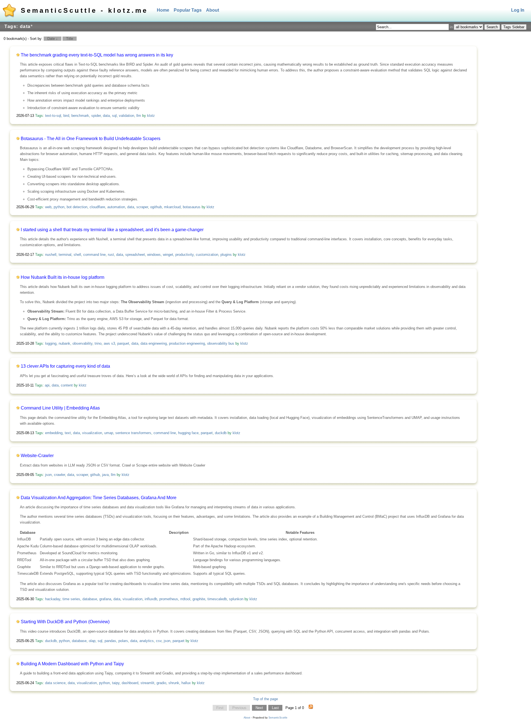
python (59, 207)
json (48, 475)
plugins (226, 254)
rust (111, 254)
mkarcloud (172, 207)
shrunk (173, 683)
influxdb (151, 599)
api (47, 385)
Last (275, 708)
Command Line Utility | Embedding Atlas (60, 408)
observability (82, 343)
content (67, 385)
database (89, 599)
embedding (54, 433)
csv (159, 641)
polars (123, 641)
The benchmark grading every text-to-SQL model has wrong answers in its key (97, 55)
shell (77, 254)
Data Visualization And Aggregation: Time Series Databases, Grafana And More (98, 497)
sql (114, 116)
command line (94, 254)
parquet (123, 343)
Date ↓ (52, 39)
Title (69, 39)
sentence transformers (133, 433)
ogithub (156, 207)
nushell (50, 254)
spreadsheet (135, 254)
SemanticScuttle (278, 717)
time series (71, 599)
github (95, 475)
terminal (65, 254)
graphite (198, 599)
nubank (64, 343)
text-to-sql (53, 116)
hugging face (188, 433)
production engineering (187, 343)
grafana (105, 599)
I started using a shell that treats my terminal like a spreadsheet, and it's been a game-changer (112, 229)
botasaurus (192, 207)
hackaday (52, 599)
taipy (115, 683)
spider (96, 116)
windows (154, 254)
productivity (184, 254)
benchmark (80, 116)
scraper (142, 207)
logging (50, 343)
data (106, 116)
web (48, 207)
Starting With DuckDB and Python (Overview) (65, 621)
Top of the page (265, 699)
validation (126, 116)
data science (55, 683)
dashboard (130, 683)
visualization (92, 433)
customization (207, 254)
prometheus (168, 599)
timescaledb (217, 599)
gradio (161, 683)
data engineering (153, 343)
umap (108, 433)
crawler (59, 475)
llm (138, 116)
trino (98, 343)
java (105, 475)
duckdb (221, 433)
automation (116, 207)
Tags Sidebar (513, 27)
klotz (151, 116)
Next (259, 708)
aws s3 (109, 343)
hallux (186, 683)
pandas (110, 641)
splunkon (236, 599)
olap (92, 641)
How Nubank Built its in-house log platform (62, 277)
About (212, 10)
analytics (146, 641)
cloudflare (97, 207)
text (68, 433)
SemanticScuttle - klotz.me (84, 10)
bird (66, 116)
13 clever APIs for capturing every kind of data (65, 366)
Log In (517, 10)
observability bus (220, 343)
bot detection (77, 207)
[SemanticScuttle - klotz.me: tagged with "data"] (311, 708)
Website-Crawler (37, 455)
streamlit (147, 683)
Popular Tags (188, 10)
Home (163, 10)
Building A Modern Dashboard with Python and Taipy (72, 663)
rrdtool (185, 599)
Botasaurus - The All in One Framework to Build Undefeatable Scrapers (90, 138)
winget (168, 254)
